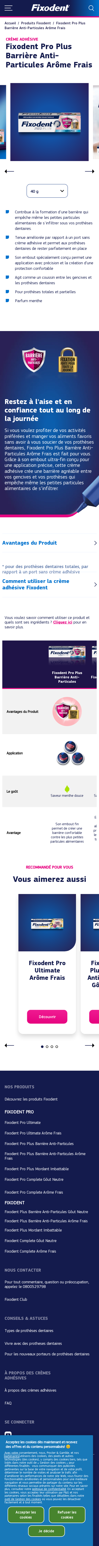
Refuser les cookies (67, 1514)
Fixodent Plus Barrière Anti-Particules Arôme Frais (46, 1221)
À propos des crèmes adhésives (30, 1390)
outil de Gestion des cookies (23, 1499)
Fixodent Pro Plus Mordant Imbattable (37, 1169)
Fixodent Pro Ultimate (23, 1122)
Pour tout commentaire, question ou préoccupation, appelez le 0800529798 (47, 1284)
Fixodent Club (16, 1299)
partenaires (12, 1456)
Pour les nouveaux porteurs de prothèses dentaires (47, 1354)
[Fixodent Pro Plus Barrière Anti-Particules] (67, 666)
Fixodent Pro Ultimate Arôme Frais (33, 1133)
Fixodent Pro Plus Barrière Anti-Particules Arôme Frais (45, 1156)
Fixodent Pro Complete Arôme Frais (34, 1192)
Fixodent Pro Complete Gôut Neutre (34, 1179)
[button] (8, 8)
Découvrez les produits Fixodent (31, 1099)
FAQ (8, 1403)
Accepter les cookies (26, 1514)
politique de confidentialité (49, 1489)
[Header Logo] (50, 8)
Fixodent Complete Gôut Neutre (30, 1240)
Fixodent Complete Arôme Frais (30, 1251)
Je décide (46, 1531)
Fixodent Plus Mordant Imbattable (33, 1230)
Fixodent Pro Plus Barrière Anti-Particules (39, 1143)
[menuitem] (13, 23)
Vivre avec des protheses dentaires (33, 1343)
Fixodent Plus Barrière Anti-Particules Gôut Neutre (46, 1211)
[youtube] (8, 1435)
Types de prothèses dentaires (29, 1330)
